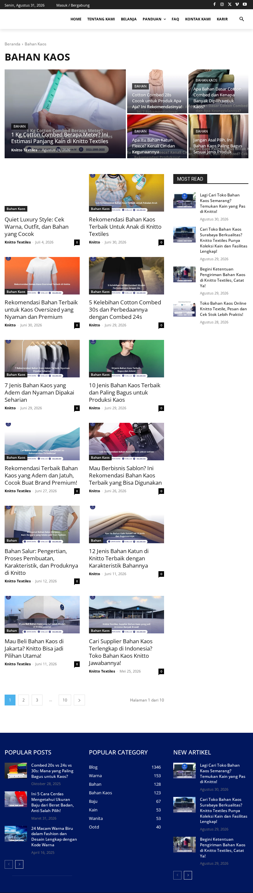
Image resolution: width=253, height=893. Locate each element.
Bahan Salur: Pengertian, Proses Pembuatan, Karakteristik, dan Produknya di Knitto (41, 561)
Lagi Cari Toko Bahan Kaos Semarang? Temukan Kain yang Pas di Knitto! (222, 203)
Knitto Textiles (18, 242)
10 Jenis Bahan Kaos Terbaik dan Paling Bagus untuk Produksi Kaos (124, 392)
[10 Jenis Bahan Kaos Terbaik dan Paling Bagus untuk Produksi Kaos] (126, 358)
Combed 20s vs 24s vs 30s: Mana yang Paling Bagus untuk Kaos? (52, 770)
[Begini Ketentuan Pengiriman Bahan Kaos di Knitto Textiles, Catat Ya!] (184, 274)
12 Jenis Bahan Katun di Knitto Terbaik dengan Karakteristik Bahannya (119, 558)
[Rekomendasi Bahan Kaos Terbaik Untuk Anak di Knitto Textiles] (126, 193)
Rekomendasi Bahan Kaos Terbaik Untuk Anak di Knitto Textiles (125, 227)
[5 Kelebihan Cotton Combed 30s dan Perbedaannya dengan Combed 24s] (126, 275)
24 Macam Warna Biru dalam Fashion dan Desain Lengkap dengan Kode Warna (54, 837)
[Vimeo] (237, 5)
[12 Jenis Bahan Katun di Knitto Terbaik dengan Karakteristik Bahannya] (126, 524)
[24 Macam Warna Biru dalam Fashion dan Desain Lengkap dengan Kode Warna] (16, 834)
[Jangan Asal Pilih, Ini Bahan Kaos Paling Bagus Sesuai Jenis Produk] (218, 136)
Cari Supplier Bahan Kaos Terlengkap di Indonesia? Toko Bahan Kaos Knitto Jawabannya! (121, 652)
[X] (230, 5)
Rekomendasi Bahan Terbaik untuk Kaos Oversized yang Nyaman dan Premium (41, 309)
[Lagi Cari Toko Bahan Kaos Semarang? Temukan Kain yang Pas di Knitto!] (184, 200)
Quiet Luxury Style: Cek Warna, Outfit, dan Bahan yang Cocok (37, 227)
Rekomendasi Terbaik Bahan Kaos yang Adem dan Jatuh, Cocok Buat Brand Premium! (41, 475)
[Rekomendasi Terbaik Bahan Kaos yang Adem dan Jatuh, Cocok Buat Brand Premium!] (42, 441)
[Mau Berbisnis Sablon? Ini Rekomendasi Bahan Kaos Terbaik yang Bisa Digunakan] (126, 441)
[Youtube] (244, 5)
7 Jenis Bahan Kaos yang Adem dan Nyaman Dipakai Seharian (39, 392)
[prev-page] (9, 864)
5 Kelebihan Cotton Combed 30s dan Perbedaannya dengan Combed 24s (125, 309)
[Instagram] (222, 5)
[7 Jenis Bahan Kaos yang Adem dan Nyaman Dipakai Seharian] (42, 358)
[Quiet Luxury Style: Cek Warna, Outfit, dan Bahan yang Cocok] (42, 193)
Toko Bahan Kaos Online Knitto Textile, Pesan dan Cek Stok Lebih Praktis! (223, 308)
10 (65, 700)
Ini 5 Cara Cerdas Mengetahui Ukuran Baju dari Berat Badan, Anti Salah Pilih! (52, 802)
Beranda (12, 44)
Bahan (20, 126)
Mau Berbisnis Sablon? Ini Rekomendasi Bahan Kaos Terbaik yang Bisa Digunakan (125, 475)
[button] (241, 19)
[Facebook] (214, 5)
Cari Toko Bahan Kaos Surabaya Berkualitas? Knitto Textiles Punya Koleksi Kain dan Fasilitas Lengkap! (223, 240)
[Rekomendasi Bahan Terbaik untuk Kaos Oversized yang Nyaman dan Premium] (42, 275)
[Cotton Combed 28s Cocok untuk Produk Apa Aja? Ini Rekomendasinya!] (157, 91)
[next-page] (79, 700)
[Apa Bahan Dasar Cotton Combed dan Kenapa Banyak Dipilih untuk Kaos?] (218, 91)
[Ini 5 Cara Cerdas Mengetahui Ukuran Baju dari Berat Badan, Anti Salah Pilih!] (16, 799)
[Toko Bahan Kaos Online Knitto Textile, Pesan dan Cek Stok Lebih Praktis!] (184, 309)
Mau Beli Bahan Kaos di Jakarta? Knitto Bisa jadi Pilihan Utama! (34, 648)
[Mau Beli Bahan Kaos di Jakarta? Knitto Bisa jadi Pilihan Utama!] (42, 614)
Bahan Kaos (206, 80)
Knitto (94, 242)
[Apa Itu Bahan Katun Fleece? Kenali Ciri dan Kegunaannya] (157, 136)
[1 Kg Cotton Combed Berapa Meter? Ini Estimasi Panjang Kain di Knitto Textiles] (65, 113)
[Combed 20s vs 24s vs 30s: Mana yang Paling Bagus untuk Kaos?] (16, 770)
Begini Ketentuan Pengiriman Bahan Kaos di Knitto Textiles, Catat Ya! (222, 277)
